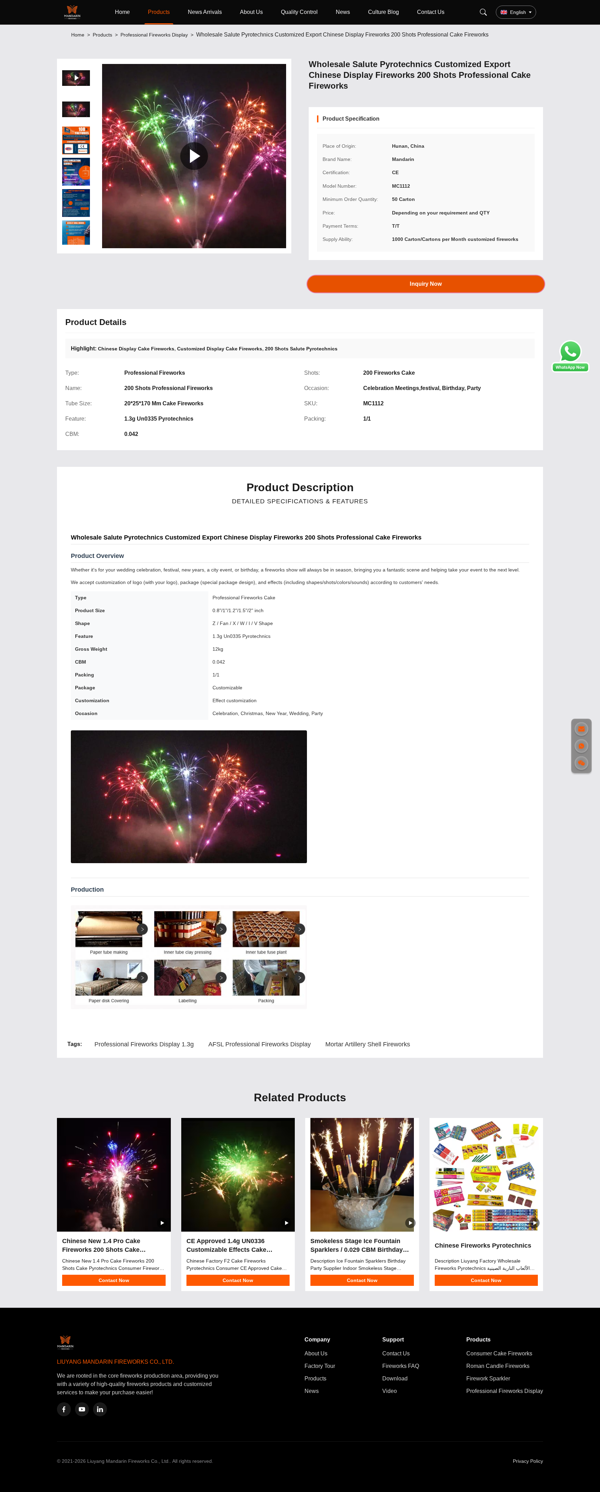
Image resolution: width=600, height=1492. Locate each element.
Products (159, 12)
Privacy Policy (528, 1461)
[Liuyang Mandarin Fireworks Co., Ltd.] (73, 12)
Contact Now (114, 1280)
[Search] (483, 12)
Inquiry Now (425, 284)
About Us (251, 12)
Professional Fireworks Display (154, 35)
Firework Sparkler (488, 1378)
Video (389, 1391)
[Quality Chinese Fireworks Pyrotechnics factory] (486, 1175)
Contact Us (430, 12)
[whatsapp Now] (570, 371)
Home (122, 12)
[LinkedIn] (100, 1409)
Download (395, 1378)
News (343, 12)
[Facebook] (64, 1409)
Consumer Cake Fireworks (499, 1353)
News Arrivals (205, 12)
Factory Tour (320, 1366)
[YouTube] (82, 1409)
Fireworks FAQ (400, 1366)
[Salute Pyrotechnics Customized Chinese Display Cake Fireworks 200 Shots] (194, 156)
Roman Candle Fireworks (498, 1366)
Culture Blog (383, 12)
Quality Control (299, 12)
